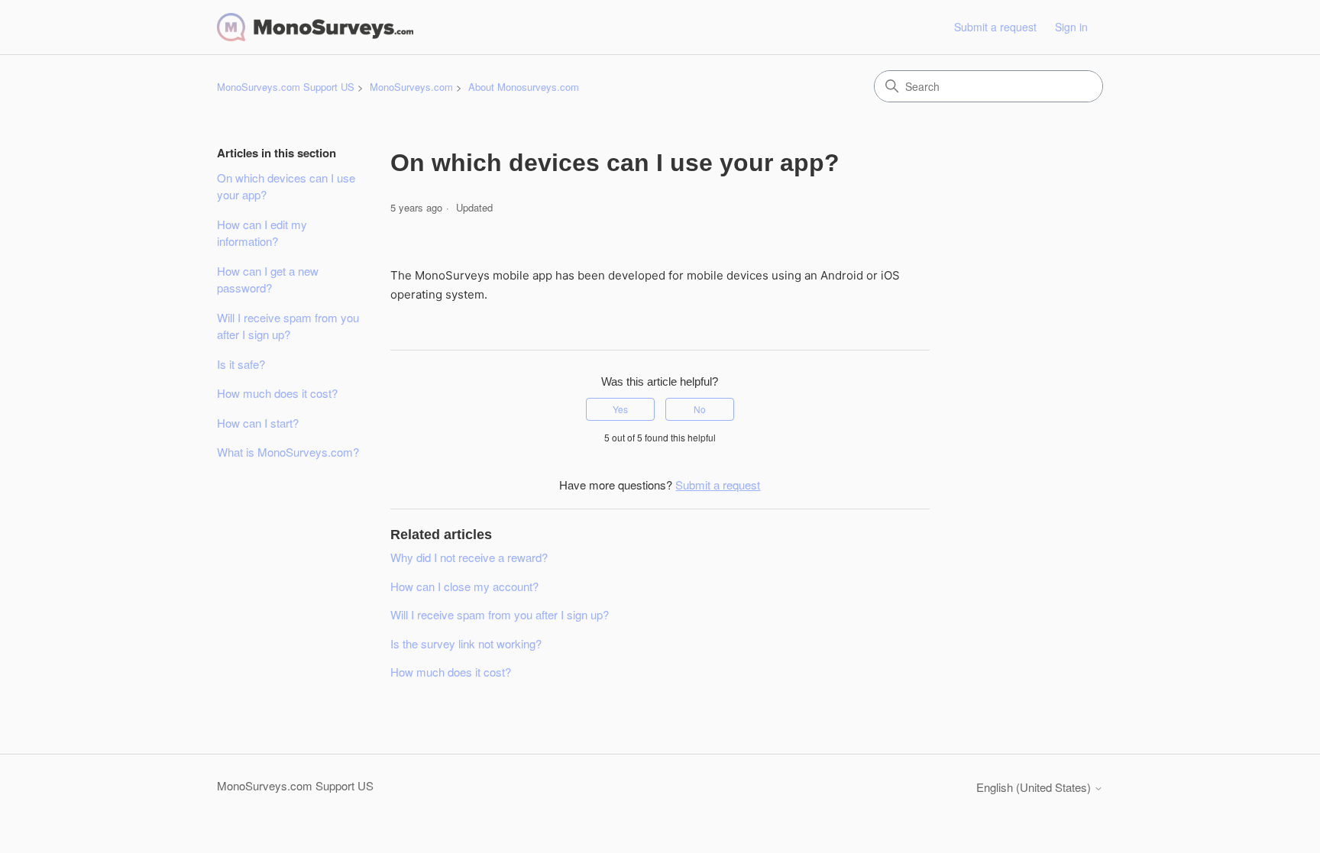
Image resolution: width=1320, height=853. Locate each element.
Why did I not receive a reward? (469, 557)
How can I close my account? (464, 586)
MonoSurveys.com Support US (285, 86)
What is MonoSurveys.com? (288, 452)
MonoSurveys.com (411, 86)
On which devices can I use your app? (286, 186)
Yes (620, 408)
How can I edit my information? (262, 233)
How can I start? (258, 423)
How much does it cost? (277, 393)
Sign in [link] (1071, 26)
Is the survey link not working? (466, 643)
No (700, 408)
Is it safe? (241, 364)
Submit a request (995, 26)
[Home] (315, 27)
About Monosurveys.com (523, 86)
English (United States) (1035, 786)
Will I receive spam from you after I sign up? (288, 326)
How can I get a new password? (268, 279)
